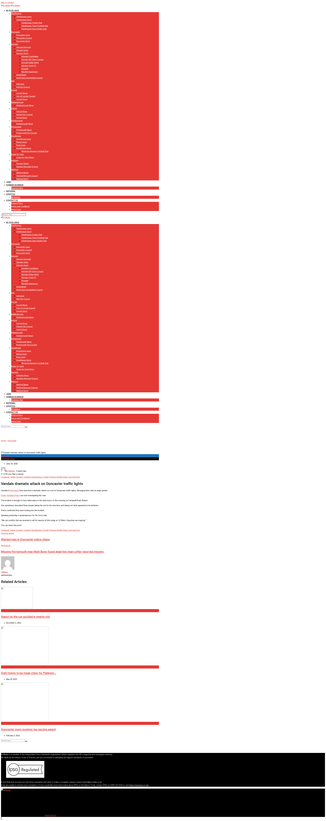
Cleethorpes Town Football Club (34, 26)
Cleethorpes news (23, 17)
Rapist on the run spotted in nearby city (25, 616)
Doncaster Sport (23, 41)
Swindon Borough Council (27, 167)
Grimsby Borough (23, 47)
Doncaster (15, 32)
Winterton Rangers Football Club (34, 151)
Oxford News (21, 111)
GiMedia (4, 572)
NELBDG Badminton (29, 72)
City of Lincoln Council (25, 96)
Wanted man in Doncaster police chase (25, 539)
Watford (14, 170)
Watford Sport (22, 179)
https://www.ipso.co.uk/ (139, 785)
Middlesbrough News (25, 105)
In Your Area (12, 10)
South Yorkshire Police (10, 495)
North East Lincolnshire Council (29, 78)
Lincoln (14, 90)
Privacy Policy (17, 203)
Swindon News (22, 163)
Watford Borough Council (27, 176)
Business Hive (17, 188)
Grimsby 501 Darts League (32, 59)
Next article (5, 545)
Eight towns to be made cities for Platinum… (28, 673)
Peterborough (17, 121)
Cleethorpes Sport (24, 20)
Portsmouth (16, 127)
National (10, 191)
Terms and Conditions (20, 206)
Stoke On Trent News (25, 157)
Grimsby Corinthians (29, 56)
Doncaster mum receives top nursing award (28, 729)
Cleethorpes (16, 13)
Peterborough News (24, 124)
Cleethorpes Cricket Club (31, 23)
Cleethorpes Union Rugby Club (34, 29)
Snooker (24, 69)
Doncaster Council (24, 38)
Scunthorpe (16, 136)
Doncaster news (23, 35)
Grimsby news (22, 50)
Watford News (22, 173)
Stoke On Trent (17, 154)
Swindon (14, 160)
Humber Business (14, 185)
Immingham (21, 75)
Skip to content (7, 2)
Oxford (14, 108)
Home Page (16, 209)
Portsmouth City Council (26, 133)
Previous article (7, 533)
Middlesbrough (17, 102)
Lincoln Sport (21, 99)
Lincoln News (22, 93)
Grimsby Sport (22, 53)
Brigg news (20, 145)
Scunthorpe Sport (23, 148)
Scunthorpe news (23, 139)
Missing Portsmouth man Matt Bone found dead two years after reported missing (52, 551)
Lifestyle (10, 194)
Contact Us (12, 200)
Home (3, 441)
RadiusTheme (50, 815)
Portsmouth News (24, 130)
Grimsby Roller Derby (30, 62)
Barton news (21, 142)
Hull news (20, 84)
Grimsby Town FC (28, 66)
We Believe (15, 197)
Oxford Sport (21, 118)
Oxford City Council (24, 114)
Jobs (8, 182)
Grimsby (14, 44)
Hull (12, 81)
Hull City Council (23, 87)
